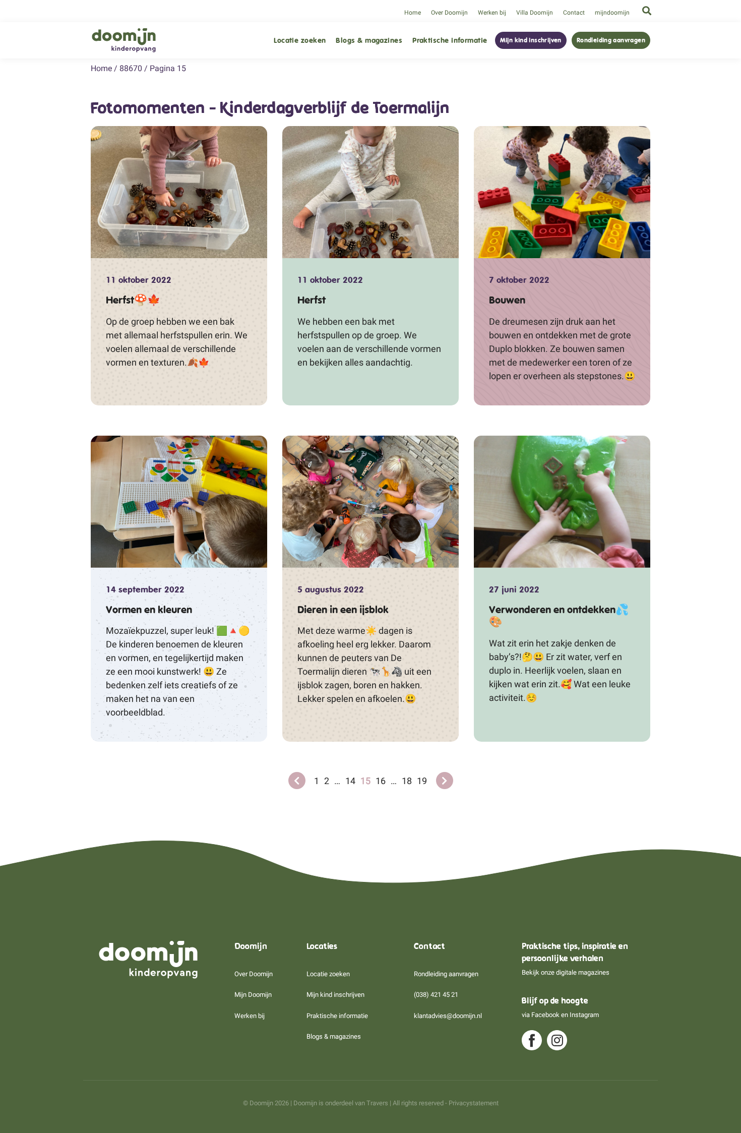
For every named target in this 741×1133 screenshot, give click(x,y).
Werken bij (492, 12)
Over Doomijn (449, 12)
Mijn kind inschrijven (531, 40)
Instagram (584, 1015)
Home (412, 12)
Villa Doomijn (534, 12)
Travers (377, 1103)
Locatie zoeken (300, 40)
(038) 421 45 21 (436, 994)
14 (350, 781)
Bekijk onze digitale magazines (565, 972)
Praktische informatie (449, 40)
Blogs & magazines (369, 40)
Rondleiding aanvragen (611, 40)
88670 (130, 68)
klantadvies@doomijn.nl (448, 1016)
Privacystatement (474, 1103)
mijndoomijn (612, 12)
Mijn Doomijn (253, 994)
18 (407, 781)
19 (422, 781)
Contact (574, 12)
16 (381, 781)
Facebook (545, 1015)
